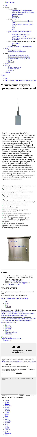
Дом (6, 5)
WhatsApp (8, 340)
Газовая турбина (17, 14)
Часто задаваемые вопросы (17, 51)
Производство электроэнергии (22, 10)
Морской (15, 16)
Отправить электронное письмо (11, 338)
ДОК (13, 28)
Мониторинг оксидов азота (21, 34)
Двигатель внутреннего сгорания (23, 12)
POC (13, 29)
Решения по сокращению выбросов (19, 31)
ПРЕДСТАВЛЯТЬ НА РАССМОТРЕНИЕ (14, 298)
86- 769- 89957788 (16, 281)
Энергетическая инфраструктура (19, 57)
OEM (10, 60)
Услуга (7, 63)
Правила (11, 70)
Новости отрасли (13, 69)
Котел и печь (16, 17)
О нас (6, 48)
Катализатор (16, 43)
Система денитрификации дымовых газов (14, 316)
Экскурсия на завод (14, 50)
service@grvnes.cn (24, 283)
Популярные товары (7, 312)
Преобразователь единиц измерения (20, 46)
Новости (7, 65)
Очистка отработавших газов (10, 313)
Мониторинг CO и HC (19, 36)
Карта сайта (19, 312)
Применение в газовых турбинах (19, 58)
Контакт (7, 72)
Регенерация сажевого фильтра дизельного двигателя (18, 314)
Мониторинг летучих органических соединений (20, 80)
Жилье (14, 45)
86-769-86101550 (14, 284)
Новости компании (14, 67)
